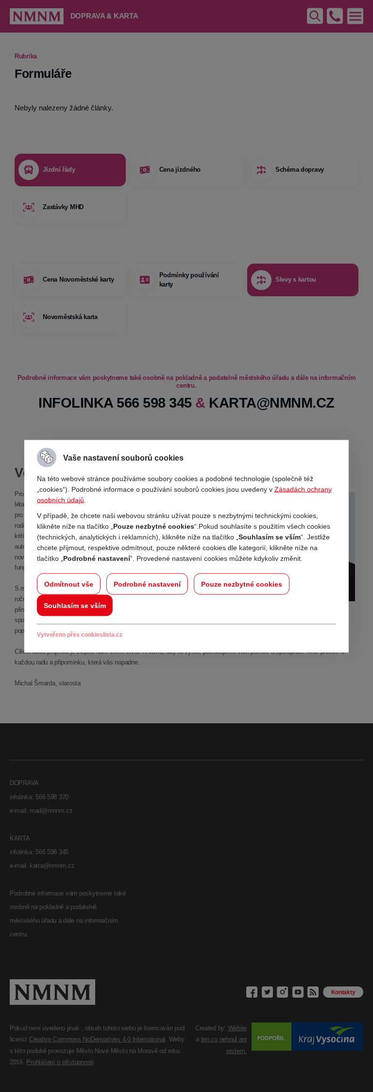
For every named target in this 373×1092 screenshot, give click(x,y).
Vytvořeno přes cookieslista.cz (79, 634)
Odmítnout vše (68, 584)
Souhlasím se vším (75, 605)
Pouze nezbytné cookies (241, 584)
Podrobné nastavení (147, 584)
